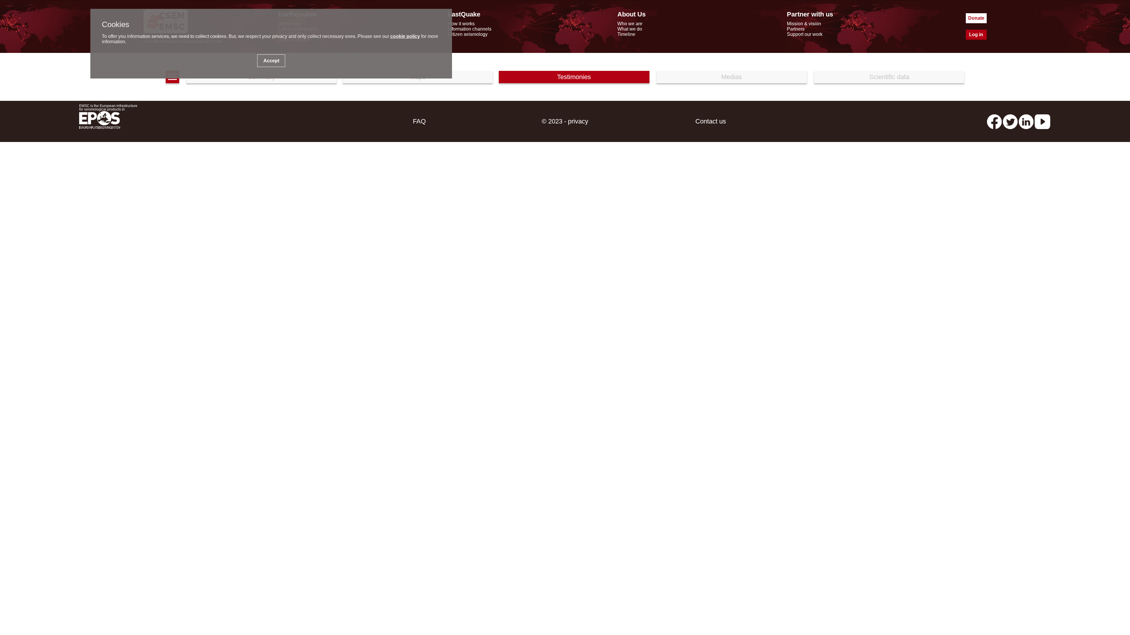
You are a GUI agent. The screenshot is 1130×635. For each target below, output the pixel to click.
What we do (629, 28)
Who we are (629, 23)
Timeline (626, 34)
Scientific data (889, 77)
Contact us (710, 121)
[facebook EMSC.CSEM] (994, 121)
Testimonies (574, 77)
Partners (796, 28)
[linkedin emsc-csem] (1026, 121)
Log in (976, 34)
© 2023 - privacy (565, 121)
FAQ (419, 121)
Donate (976, 18)
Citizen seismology (468, 34)
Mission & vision (804, 23)
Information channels (469, 28)
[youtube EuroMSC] (1042, 121)
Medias (731, 77)
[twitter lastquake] (1010, 121)
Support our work (804, 34)
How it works (461, 23)
